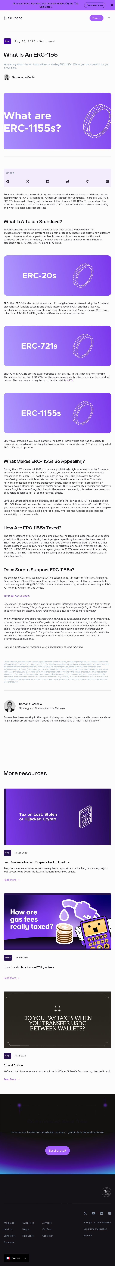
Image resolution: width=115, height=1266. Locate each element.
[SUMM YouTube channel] (93, 1213)
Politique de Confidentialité (97, 1222)
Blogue (25, 1229)
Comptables (10, 1235)
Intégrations (10, 1222)
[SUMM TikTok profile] (109, 1213)
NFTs (70, 380)
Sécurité (88, 1235)
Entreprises (9, 1242)
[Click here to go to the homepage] (13, 18)
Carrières (46, 1229)
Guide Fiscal (28, 1222)
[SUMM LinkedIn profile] (101, 1213)
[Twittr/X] (27, 181)
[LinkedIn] (47, 181)
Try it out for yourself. (17, 595)
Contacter (47, 1235)
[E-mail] (107, 181)
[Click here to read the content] (67, 181)
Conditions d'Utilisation (95, 1229)
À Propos (47, 1222)
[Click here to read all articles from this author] (57, 711)
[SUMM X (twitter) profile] (85, 1213)
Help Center (28, 1235)
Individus (8, 1229)
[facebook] (8, 181)
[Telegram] (87, 181)
